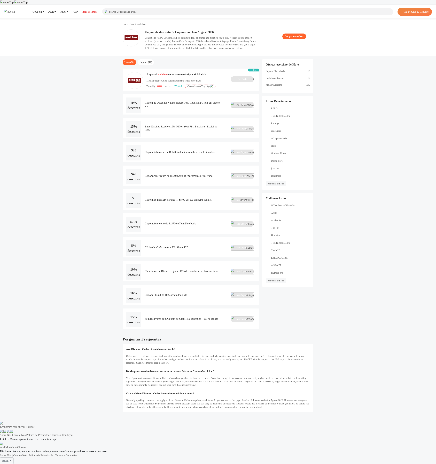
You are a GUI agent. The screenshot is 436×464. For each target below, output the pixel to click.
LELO (274, 108)
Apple (274, 213)
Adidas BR (276, 265)
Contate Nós (19, 435)
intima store (277, 161)
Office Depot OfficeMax (283, 205)
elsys (273, 146)
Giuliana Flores (278, 153)
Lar (125, 24)
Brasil (5, 460)
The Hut (275, 228)
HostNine (275, 235)
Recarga (275, 123)
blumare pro (277, 273)
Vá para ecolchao (294, 36)
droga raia (276, 131)
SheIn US (276, 250)
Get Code (246, 79)
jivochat (275, 168)
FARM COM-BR (279, 258)
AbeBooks (276, 220)
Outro (131, 24)
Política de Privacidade (38, 435)
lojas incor (276, 176)
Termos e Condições (62, 435)
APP (75, 11)
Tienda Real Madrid (280, 116)
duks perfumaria (279, 138)
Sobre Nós (5, 435)
